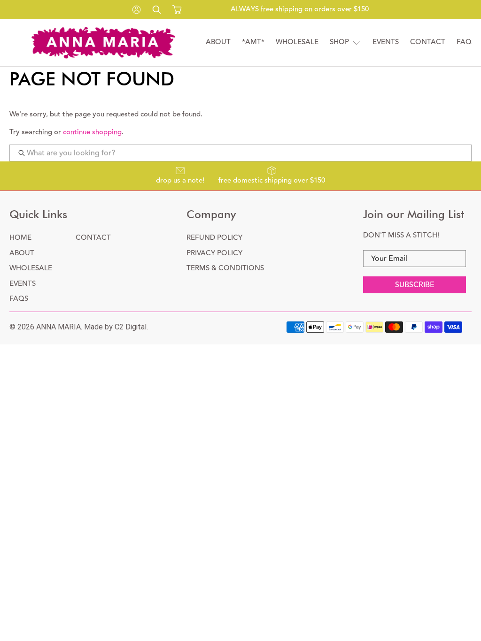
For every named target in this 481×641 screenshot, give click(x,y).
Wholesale (297, 42)
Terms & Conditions (225, 268)
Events (385, 42)
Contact (427, 42)
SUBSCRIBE (414, 284)
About (218, 42)
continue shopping (92, 132)
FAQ (464, 42)
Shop (339, 42)
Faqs (18, 298)
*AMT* (253, 42)
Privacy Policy (214, 253)
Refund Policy (214, 237)
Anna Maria (58, 326)
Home (20, 237)
